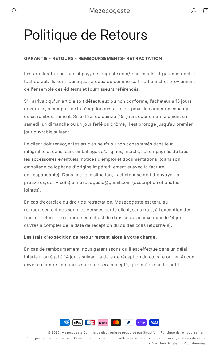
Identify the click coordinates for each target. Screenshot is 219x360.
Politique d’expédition (134, 338)
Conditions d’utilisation (93, 338)
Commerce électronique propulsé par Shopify (119, 332)
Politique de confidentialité (47, 338)
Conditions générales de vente (181, 338)
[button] (14, 11)
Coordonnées (195, 343)
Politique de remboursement (183, 332)
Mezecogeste (72, 332)
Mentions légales (165, 343)
